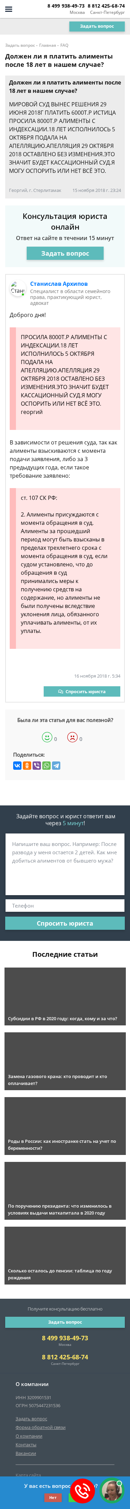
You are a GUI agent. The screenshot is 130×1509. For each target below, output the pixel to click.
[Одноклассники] (27, 765)
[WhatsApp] (46, 765)
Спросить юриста (86, 691)
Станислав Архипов (59, 284)
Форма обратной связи (41, 1427)
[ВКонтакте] (17, 765)
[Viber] (37, 765)
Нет (53, 1497)
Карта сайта (28, 1475)
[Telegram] (56, 765)
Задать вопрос (97, 26)
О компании (29, 1436)
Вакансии (26, 1453)
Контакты (26, 1444)
